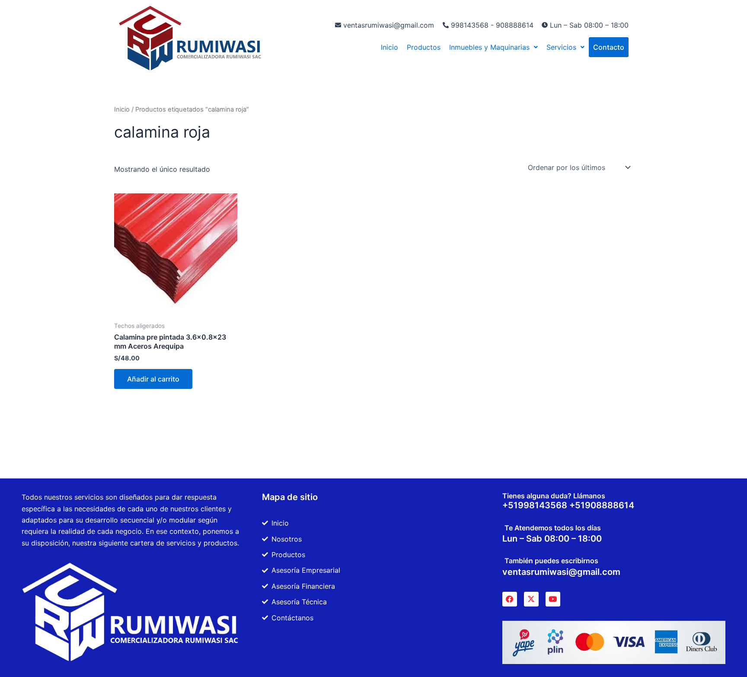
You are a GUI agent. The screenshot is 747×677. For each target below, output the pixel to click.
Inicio (389, 47)
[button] (493, 47)
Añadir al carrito (153, 379)
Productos (424, 47)
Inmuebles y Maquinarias (489, 47)
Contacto (608, 47)
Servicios (561, 47)
